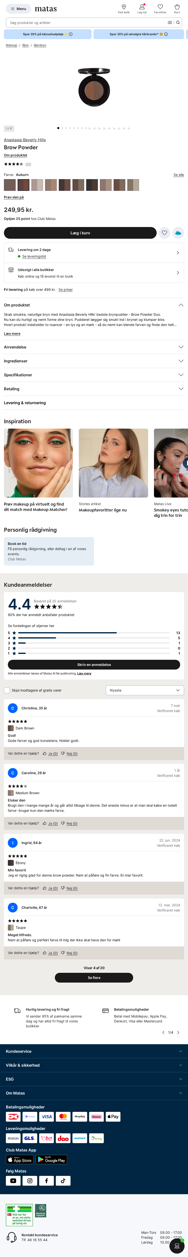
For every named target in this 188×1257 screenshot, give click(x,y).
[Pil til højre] (184, 34)
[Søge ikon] (178, 22)
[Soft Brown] (119, 185)
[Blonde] (37, 185)
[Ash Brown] (10, 185)
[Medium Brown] (106, 185)
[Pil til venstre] (163, 1032)
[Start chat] (177, 1246)
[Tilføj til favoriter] (164, 233)
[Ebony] (92, 185)
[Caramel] (51, 185)
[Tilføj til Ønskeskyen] (178, 233)
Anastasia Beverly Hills (25, 139)
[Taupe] (133, 185)
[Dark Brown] (78, 185)
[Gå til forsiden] (46, 9)
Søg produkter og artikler (30, 23)
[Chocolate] (64, 185)
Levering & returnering (25, 402)
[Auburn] (23, 185)
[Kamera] (170, 22)
